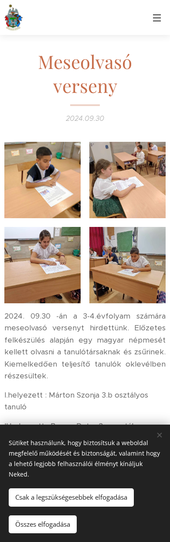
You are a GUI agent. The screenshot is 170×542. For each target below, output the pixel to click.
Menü (157, 17)
